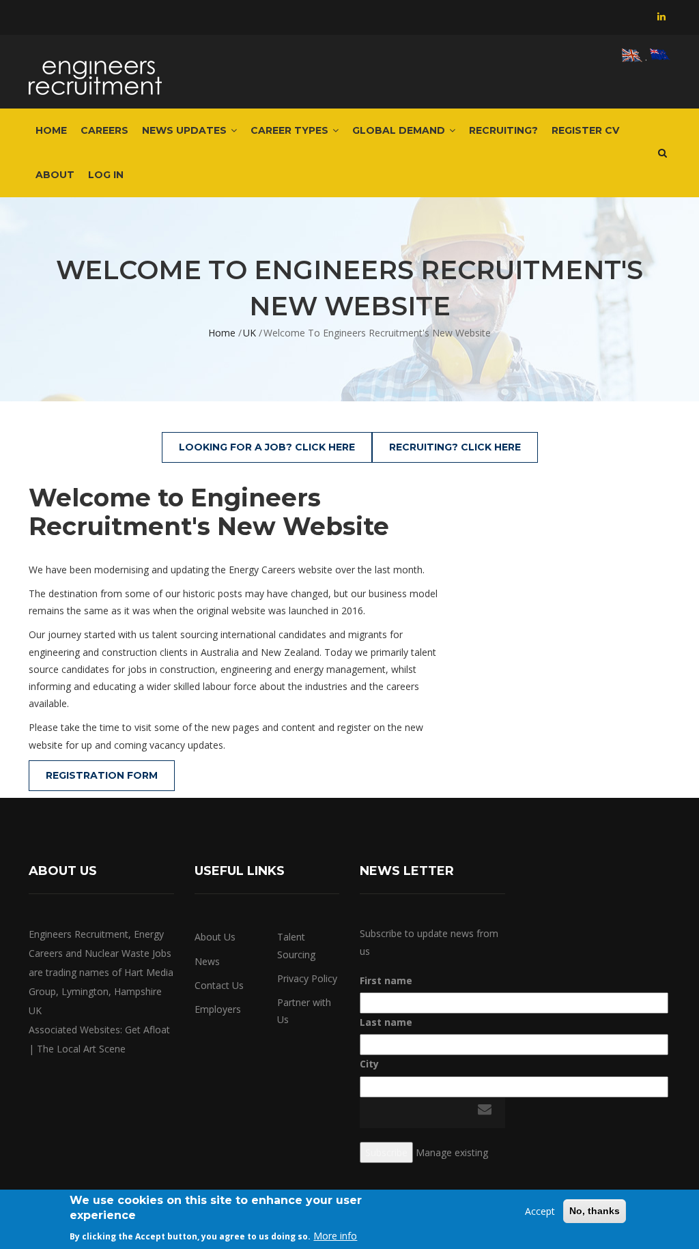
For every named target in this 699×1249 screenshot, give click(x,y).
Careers (104, 130)
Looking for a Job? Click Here (267, 447)
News (207, 961)
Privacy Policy (307, 978)
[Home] (95, 71)
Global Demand (400, 130)
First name (386, 980)
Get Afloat (147, 1029)
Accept (540, 1211)
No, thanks (594, 1210)
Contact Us (219, 985)
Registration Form (102, 775)
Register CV (585, 130)
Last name (386, 1022)
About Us (215, 936)
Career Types (291, 130)
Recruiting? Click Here (455, 447)
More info (335, 1235)
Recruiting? (503, 130)
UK (249, 332)
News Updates (185, 130)
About (54, 175)
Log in (106, 175)
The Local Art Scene (81, 1048)
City (369, 1063)
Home (51, 130)
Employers (218, 1009)
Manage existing (452, 1152)
